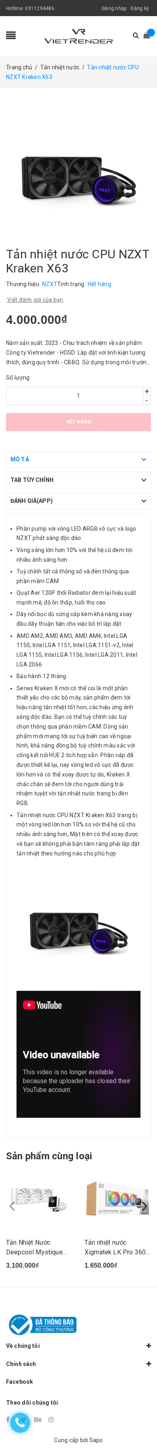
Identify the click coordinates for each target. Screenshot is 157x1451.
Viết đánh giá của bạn (35, 300)
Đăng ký (139, 8)
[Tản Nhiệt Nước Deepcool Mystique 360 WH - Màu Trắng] (39, 1199)
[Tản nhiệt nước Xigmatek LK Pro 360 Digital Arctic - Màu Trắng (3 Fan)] (118, 1199)
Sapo (96, 1440)
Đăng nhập (114, 8)
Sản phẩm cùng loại (49, 1156)
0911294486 (39, 8)
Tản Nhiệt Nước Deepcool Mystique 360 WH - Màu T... (34, 1252)
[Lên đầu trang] (141, 1427)
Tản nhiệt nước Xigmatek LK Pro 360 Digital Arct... (115, 1252)
